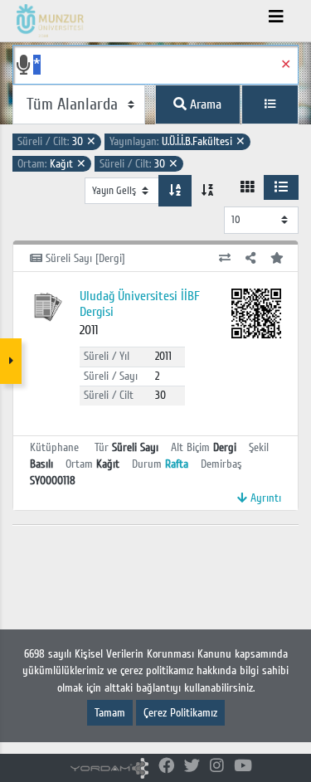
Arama (204, 104)
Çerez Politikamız (180, 713)
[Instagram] (217, 766)
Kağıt (51, 164)
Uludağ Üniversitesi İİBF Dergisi (140, 304)
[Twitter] (192, 766)
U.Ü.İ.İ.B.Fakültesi (177, 141)
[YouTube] (243, 766)
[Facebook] (166, 766)
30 (56, 141)
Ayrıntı (264, 498)
